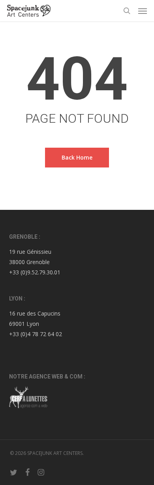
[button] (142, 11)
